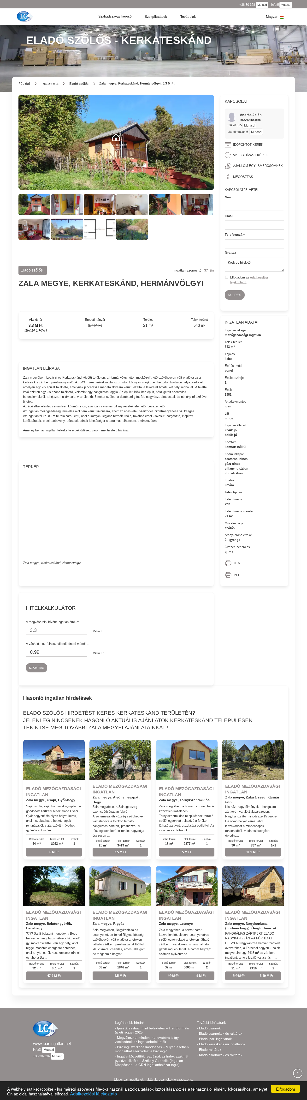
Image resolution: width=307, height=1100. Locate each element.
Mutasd (262, 4)
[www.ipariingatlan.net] (25, 16)
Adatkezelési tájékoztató (93, 1093)
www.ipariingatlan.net (52, 1043)
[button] (115, 16)
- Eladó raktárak (209, 1050)
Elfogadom (285, 1089)
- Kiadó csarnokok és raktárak (219, 1055)
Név (228, 197)
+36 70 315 (234, 125)
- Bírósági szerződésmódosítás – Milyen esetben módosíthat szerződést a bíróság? (152, 1049)
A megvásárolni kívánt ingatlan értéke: (52, 621)
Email (229, 216)
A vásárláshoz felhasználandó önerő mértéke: (57, 643)
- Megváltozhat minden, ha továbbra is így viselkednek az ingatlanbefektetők (147, 1040)
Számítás (36, 667)
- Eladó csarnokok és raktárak (219, 1033)
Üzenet (230, 253)
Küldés (234, 295)
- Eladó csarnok (209, 1028)
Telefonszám (235, 234)
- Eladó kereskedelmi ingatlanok (221, 1044)
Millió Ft (98, 631)
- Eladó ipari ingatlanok (214, 1039)
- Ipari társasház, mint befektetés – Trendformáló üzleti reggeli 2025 (152, 1030)
